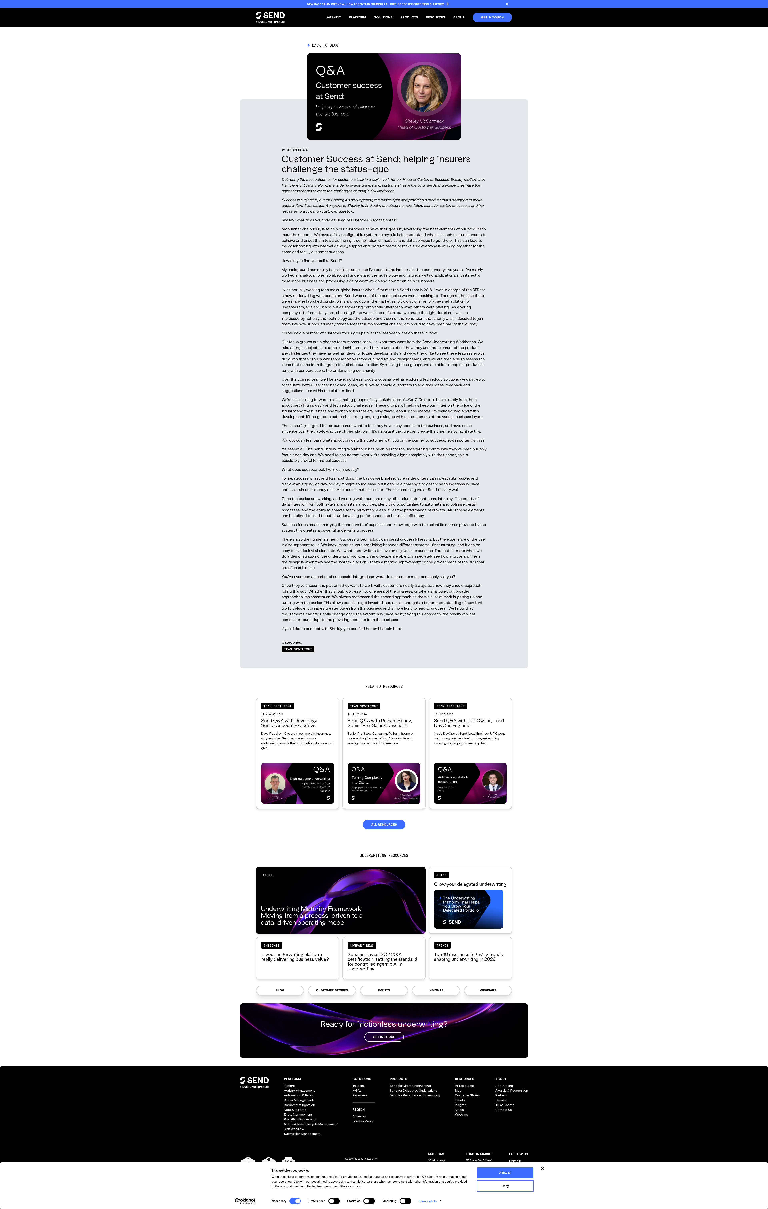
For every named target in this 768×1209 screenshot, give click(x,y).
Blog (280, 990)
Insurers (358, 1085)
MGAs (357, 1090)
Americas (359, 1116)
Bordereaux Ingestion (299, 1105)
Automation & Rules (298, 1095)
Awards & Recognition (511, 1090)
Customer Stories (332, 990)
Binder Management (298, 1100)
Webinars (488, 990)
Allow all (505, 1172)
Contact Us (503, 1109)
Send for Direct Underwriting (410, 1085)
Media (459, 1109)
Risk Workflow (294, 1129)
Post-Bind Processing (300, 1119)
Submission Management (302, 1133)
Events (384, 990)
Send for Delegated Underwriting (413, 1090)
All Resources (465, 1085)
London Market (364, 1121)
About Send (504, 1085)
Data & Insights (295, 1109)
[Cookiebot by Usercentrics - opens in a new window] (245, 1201)
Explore (289, 1085)
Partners (501, 1095)
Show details (427, 1201)
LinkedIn (515, 1161)
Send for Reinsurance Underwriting (415, 1095)
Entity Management (298, 1114)
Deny (505, 1186)
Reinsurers (360, 1095)
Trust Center (504, 1105)
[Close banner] (542, 1168)
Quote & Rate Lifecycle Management (311, 1124)
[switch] (334, 1201)
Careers (501, 1100)
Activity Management (299, 1090)
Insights (436, 990)
